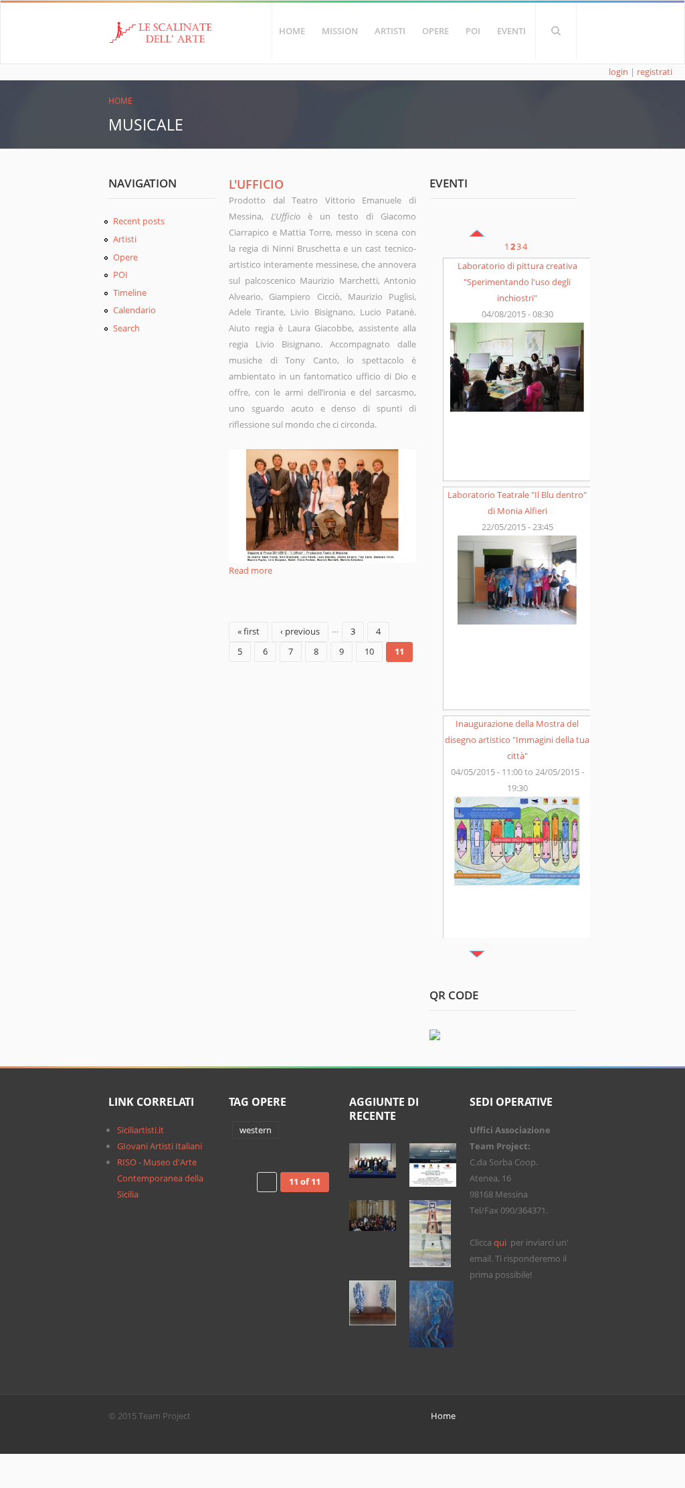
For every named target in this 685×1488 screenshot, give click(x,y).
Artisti (390, 31)
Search (556, 31)
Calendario (134, 310)
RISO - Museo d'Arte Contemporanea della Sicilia (160, 1178)
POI (473, 31)
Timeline (129, 292)
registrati (654, 72)
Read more (250, 570)
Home (292, 31)
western (255, 1130)
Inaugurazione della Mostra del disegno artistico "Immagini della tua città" (517, 740)
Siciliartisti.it (140, 1130)
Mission (340, 31)
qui (501, 1242)
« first (248, 631)
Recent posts (139, 221)
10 (369, 651)
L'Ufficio (256, 184)
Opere (435, 31)
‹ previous (300, 631)
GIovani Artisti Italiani (159, 1146)
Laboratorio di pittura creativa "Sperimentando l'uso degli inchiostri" (517, 282)
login (618, 72)
